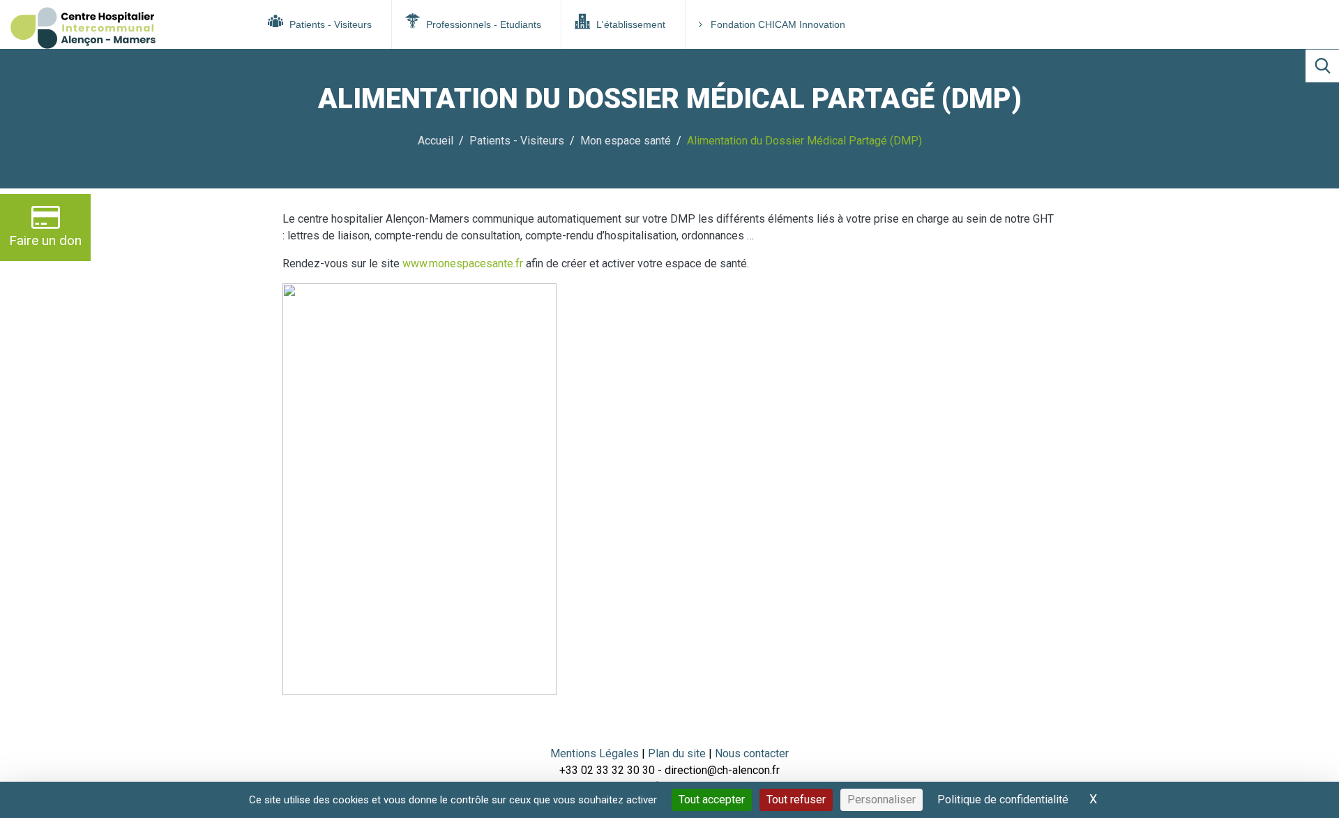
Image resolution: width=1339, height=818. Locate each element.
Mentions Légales (594, 753)
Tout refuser (796, 799)
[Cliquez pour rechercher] (1322, 65)
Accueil (435, 140)
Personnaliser (881, 799)
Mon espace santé (625, 140)
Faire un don (45, 240)
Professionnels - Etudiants (482, 24)
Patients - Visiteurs (329, 24)
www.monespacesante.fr (464, 263)
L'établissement (629, 24)
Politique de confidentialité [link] (1002, 799)
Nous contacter (752, 753)
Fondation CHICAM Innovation (778, 24)
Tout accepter (712, 799)
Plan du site (678, 753)
